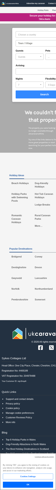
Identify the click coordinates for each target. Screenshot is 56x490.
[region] (28, 471)
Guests (19, 51)
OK (28, 485)
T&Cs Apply (44, 19)
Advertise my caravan (35, 3)
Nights (19, 79)
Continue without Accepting (44, 457)
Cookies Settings (28, 476)
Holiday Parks (43, 10)
